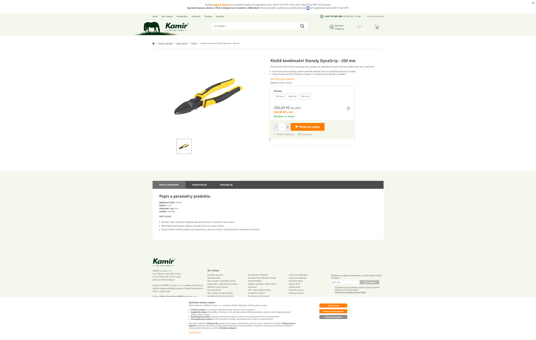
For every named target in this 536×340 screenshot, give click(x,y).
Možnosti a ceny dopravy (217, 287)
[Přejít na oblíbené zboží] (359, 27)
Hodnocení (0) (199, 185)
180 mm (292, 96)
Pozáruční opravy (296, 290)
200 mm (305, 96)
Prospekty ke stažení (256, 293)
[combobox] (254, 26)
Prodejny (208, 16)
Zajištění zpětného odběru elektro (262, 284)
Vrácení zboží (294, 284)
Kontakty (220, 16)
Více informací (195, 332)
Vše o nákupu (167, 16)
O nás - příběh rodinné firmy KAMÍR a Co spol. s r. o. (175, 296)
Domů (155, 16)
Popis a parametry (169, 185)
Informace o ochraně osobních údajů (350, 292)
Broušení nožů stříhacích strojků (262, 278)
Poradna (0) (226, 185)
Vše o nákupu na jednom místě (220, 293)
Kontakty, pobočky (215, 275)
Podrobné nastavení (333, 317)
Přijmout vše (333, 305)
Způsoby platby (214, 278)
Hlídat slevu (307, 134)
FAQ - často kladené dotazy (259, 290)
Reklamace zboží (296, 281)
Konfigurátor (182, 16)
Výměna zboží (294, 287)
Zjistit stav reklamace (298, 278)
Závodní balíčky (254, 281)
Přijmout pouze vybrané (333, 311)
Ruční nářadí (181, 43)
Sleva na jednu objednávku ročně (221, 281)
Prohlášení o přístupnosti (259, 296)
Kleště (194, 43)
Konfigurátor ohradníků (258, 275)
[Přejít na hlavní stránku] (177, 27)
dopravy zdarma (221, 4)
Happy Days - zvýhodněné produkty (222, 284)
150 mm (279, 96)
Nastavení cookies (296, 293)
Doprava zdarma (214, 290)
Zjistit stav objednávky (298, 275)
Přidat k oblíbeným (285, 134)
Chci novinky (369, 282)
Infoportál (196, 16)
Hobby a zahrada (165, 43)
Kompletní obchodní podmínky (220, 296)
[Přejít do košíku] (377, 27)
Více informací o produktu (282, 78)
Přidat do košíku (309, 127)
